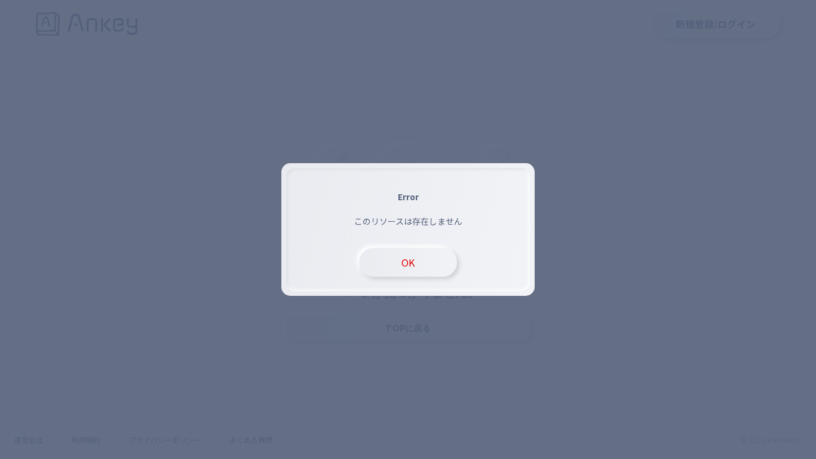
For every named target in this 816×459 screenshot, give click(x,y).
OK (408, 262)
